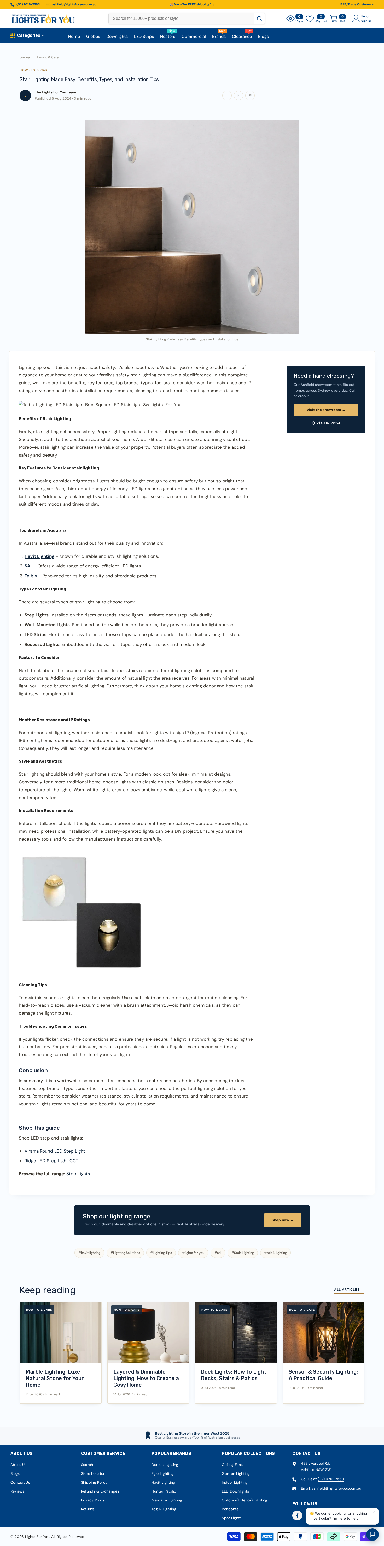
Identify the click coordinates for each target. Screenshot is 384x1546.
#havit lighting (89, 1253)
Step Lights (78, 1174)
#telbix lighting (275, 1253)
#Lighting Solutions (125, 1253)
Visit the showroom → (326, 410)
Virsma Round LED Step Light (55, 1151)
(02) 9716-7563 (326, 423)
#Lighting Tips (161, 1253)
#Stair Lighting (242, 1253)
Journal (25, 57)
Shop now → (283, 1220)
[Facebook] (297, 1515)
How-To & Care (47, 57)
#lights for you (193, 1253)
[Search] (259, 18)
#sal (217, 1253)
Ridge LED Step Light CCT (51, 1161)
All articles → (349, 1289)
